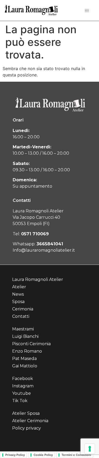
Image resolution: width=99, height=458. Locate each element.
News (18, 294)
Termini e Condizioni (76, 455)
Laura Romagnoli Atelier (37, 279)
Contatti (20, 316)
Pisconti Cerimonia (31, 343)
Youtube (21, 393)
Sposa (18, 301)
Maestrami (23, 329)
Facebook (22, 378)
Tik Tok (19, 400)
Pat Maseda (24, 358)
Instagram (23, 385)
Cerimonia (22, 308)
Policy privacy (26, 428)
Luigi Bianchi (25, 336)
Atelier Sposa (26, 413)
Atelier (19, 286)
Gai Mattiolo (24, 365)
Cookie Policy (43, 455)
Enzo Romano (27, 351)
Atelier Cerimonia (30, 420)
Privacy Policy (15, 455)
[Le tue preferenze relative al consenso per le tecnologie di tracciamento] (90, 449)
